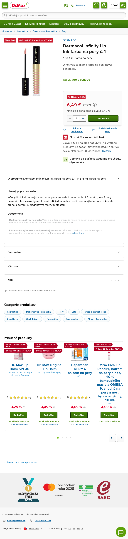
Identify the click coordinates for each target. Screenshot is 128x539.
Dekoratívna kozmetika (38, 311)
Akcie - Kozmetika (97, 319)
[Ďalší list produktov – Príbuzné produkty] (120, 438)
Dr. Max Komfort (35, 23)
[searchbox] (64, 15)
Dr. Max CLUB (12, 23)
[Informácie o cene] (94, 104)
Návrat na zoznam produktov (22, 462)
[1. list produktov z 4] (58, 438)
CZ (70, 528)
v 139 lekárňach (80, 424)
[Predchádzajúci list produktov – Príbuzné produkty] (112, 438)
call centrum (77, 233)
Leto (74, 311)
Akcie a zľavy (73, 319)
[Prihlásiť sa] (104, 5)
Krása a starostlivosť (95, 311)
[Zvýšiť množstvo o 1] (83, 118)
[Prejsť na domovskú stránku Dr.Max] (19, 5)
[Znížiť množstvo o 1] (70, 118)
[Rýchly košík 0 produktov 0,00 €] (123, 5)
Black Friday (32, 319)
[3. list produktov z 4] (66, 438)
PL (74, 528)
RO (78, 528)
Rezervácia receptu (100, 23)
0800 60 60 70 (43, 520)
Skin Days (12, 319)
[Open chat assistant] (121, 531)
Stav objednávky (74, 23)
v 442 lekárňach (50, 424)
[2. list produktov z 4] (62, 438)
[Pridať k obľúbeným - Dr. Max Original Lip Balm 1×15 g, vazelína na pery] (60, 345)
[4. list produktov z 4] (70, 438)
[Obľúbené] (96, 5)
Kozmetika (12, 311)
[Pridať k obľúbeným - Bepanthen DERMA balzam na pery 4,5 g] (90, 345)
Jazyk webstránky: (12, 528)
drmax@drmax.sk (16, 520)
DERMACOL (70, 40)
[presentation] (19, 353)
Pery (61, 311)
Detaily (106, 151)
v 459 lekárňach (20, 424)
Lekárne (54, 23)
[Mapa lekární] (66, 5)
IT (82, 528)
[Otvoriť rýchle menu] (5, 5)
